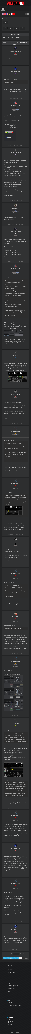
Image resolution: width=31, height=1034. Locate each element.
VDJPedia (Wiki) (11, 988)
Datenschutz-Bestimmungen (14, 1005)
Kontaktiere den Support (13, 985)
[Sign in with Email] (5, 22)
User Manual (11, 986)
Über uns (10, 1002)
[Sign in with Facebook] (5, 28)
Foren (9, 991)
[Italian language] (12, 14)
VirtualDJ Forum (8, 37)
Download (10, 968)
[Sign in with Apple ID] (16, 28)
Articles (9, 989)
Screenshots (11, 974)
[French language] (7, 14)
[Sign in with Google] (22, 28)
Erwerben (10, 969)
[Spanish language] (5, 14)
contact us (10, 1004)
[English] (3, 14)
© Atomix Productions (15, 1032)
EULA (9, 1007)
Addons (17, 37)
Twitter (10, 1024)
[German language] (9, 14)
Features (10, 971)
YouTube (11, 1021)
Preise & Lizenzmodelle (13, 972)
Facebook (10, 1019)
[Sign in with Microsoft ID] (10, 28)
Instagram (11, 1022)
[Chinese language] (14, 14)
